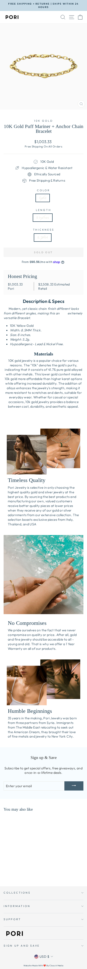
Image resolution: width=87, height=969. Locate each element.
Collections (17, 892)
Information (17, 906)
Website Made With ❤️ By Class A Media (43, 965)
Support (12, 919)
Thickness (43, 229)
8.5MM (42, 237)
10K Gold (43, 120)
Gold (42, 198)
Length (43, 210)
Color (43, 190)
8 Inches (42, 217)
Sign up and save (22, 945)
